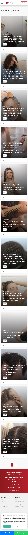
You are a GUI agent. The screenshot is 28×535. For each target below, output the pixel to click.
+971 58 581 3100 (14, 484)
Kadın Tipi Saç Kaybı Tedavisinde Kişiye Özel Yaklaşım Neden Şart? (14, 181)
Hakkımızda (3, 501)
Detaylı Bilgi (15, 526)
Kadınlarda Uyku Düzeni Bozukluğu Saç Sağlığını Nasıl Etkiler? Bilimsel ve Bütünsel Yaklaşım (14, 70)
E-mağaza (24, 2)
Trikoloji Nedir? (4, 504)
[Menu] (2, 2)
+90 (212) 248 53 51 (14, 475)
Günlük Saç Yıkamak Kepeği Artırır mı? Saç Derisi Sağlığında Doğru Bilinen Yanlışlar (14, 292)
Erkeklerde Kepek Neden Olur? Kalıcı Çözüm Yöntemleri (14, 329)
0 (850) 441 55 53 (14, 490)
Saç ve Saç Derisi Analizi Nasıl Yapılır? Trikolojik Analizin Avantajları (14, 403)
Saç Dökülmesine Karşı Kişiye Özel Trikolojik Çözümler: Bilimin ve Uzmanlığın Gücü (14, 107)
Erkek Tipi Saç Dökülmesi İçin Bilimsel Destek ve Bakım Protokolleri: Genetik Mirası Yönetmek (14, 366)
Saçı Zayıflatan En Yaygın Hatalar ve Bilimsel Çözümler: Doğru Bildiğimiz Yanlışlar (14, 440)
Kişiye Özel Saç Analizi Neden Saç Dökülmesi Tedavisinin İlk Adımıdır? (14, 33)
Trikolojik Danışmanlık (19, 506)
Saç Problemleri (18, 508)
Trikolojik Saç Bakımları (20, 504)
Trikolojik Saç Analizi (19, 501)
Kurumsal (3, 497)
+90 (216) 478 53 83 (14, 479)
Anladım (7, 526)
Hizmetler (17, 497)
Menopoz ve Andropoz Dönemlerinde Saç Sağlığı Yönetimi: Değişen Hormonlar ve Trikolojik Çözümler (14, 144)
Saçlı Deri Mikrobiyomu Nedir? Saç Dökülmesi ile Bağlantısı (14, 218)
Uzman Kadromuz (4, 506)
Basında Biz (3, 508)
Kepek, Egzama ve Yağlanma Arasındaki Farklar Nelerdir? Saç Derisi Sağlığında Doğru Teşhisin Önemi (14, 255)
